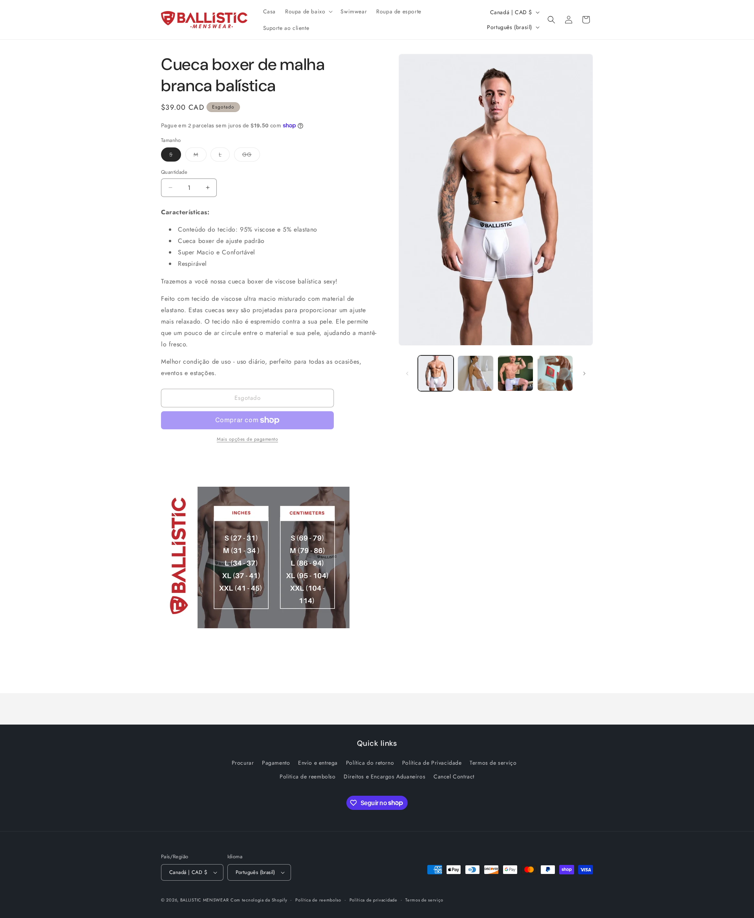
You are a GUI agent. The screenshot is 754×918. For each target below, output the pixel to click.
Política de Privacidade (432, 763)
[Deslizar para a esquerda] (407, 373)
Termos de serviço (493, 763)
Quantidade (174, 172)
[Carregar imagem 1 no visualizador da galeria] (436, 373)
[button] (308, 11)
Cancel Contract (454, 776)
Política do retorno (370, 763)
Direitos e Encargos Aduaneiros (384, 776)
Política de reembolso (318, 900)
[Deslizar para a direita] (584, 373)
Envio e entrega (318, 763)
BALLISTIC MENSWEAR (204, 900)
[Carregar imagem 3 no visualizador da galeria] (515, 373)
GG (251, 156)
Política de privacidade (373, 900)
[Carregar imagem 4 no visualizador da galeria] (555, 373)
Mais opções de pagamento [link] (247, 439)
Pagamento (276, 763)
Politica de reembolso (308, 776)
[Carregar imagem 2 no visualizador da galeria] (475, 373)
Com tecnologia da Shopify (259, 900)
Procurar (243, 763)
